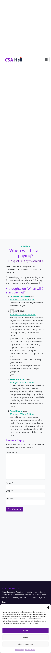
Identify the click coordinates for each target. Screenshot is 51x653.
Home (3, 602)
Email (9, 490)
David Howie (16, 411)
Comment (11, 452)
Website (9, 498)
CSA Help (25, 246)
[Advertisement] (25, 25)
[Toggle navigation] (46, 59)
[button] (47, 607)
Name (9, 483)
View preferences (25, 644)
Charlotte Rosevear (19, 296)
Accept (25, 630)
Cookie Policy (19, 650)
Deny (25, 637)
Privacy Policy (30, 650)
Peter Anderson (17, 379)
